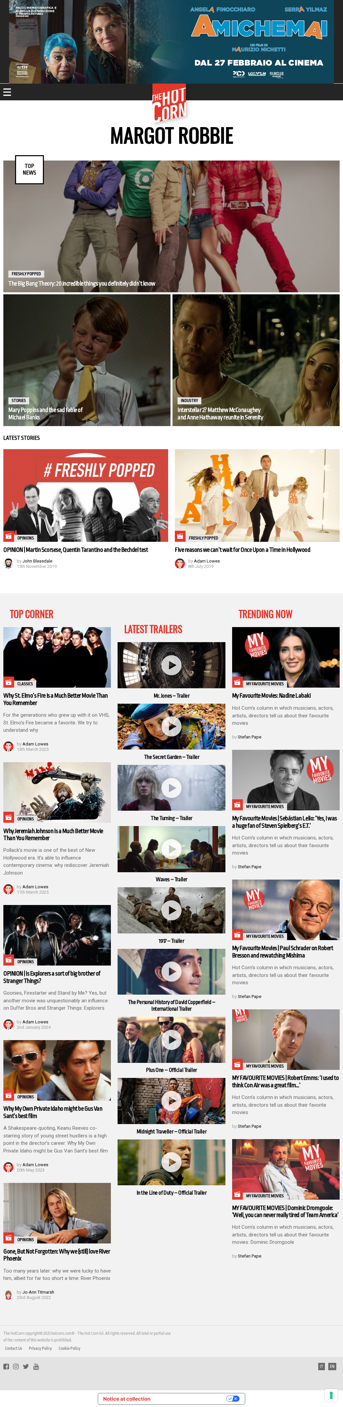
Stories (19, 400)
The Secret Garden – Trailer (171, 757)
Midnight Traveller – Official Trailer (171, 1132)
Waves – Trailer (171, 880)
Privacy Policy (40, 1348)
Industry (189, 400)
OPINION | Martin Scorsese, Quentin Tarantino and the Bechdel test (75, 549)
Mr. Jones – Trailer (172, 696)
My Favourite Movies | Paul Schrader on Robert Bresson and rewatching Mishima (282, 952)
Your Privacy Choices (191, 1399)
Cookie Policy (69, 1348)
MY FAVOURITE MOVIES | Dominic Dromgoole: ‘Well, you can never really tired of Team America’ (285, 1211)
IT (321, 1366)
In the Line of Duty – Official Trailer (172, 1193)
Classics (25, 684)
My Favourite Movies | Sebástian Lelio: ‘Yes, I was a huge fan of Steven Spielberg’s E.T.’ (284, 822)
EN (332, 1366)
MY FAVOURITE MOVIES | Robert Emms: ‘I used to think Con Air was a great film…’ (285, 1081)
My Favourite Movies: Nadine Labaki (271, 695)
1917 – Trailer (171, 941)
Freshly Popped (26, 274)
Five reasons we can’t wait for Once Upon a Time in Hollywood (243, 549)
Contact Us (13, 1348)
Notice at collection (126, 1399)
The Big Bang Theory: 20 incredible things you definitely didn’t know (81, 283)
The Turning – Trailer (171, 818)
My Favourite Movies (265, 684)
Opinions (25, 538)
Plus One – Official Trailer (171, 1070)
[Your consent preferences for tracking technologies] (331, 1395)
